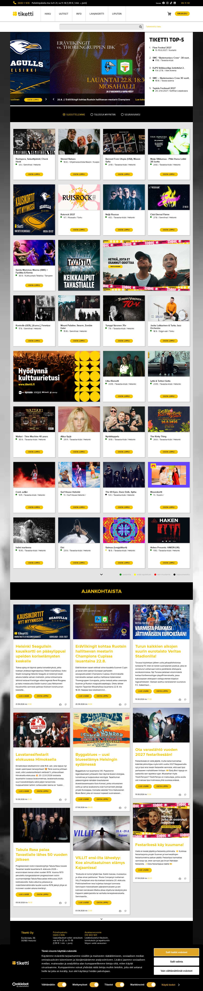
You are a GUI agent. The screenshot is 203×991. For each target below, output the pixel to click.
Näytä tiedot (168, 984)
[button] (14, 99)
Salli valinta (176, 961)
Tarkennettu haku (153, 27)
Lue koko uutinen (105, 99)
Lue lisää (24, 696)
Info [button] (79, 13)
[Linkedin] (175, 3)
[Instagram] (167, 3)
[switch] (94, 984)
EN (182, 3)
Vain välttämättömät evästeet (176, 970)
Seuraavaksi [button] (132, 114)
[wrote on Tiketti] (41, 622)
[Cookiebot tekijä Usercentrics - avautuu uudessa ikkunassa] (20, 984)
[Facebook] (164, 3)
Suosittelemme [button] (75, 114)
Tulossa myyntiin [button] (105, 114)
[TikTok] (171, 3)
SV (188, 3)
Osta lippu (43, 696)
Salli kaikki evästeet (176, 952)
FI (185, 3)
